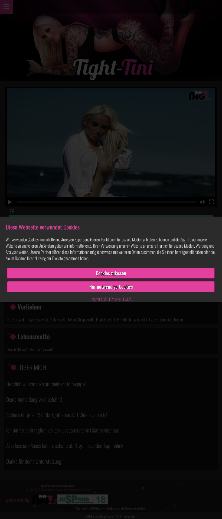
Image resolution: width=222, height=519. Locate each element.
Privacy (116, 299)
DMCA (127, 299)
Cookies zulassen (111, 273)
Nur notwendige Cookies (111, 286)
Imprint (95, 299)
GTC (105, 299)
